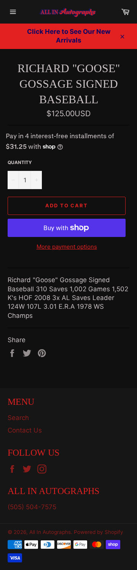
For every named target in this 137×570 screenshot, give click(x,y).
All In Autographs (50, 532)
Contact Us (25, 430)
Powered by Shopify (98, 532)
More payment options (67, 246)
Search (18, 418)
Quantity (20, 162)
